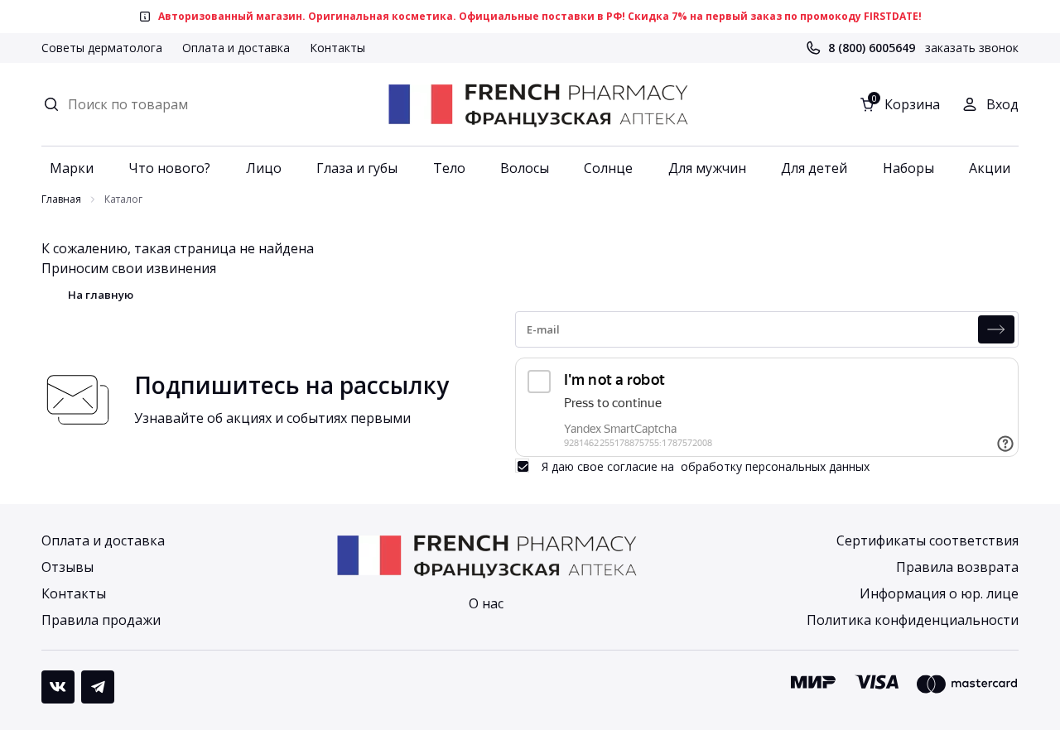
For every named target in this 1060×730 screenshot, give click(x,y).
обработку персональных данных (775, 466)
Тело (449, 168)
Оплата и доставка (236, 47)
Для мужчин (707, 168)
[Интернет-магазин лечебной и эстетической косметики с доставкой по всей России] (537, 104)
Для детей (814, 168)
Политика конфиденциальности (913, 620)
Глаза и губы (357, 168)
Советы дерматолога (101, 47)
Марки (72, 168)
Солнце (608, 168)
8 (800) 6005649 (871, 47)
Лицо (264, 168)
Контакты (337, 47)
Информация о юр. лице (939, 593)
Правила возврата (957, 567)
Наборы (908, 168)
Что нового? (169, 168)
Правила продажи (101, 620)
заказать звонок (972, 47)
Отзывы (67, 567)
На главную (100, 294)
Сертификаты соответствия (927, 540)
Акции (989, 168)
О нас (486, 603)
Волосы (524, 168)
